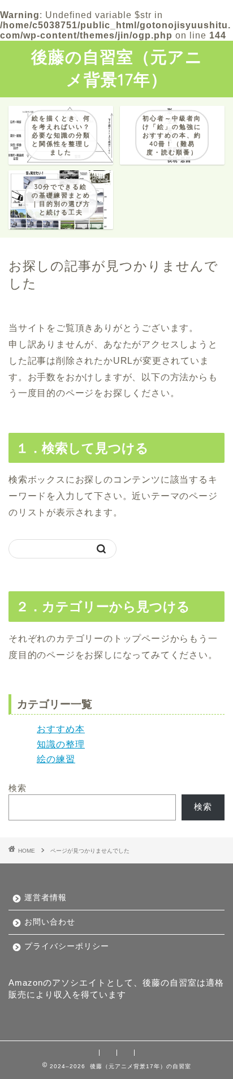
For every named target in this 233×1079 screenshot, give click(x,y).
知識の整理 (61, 744)
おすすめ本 (61, 729)
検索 (17, 788)
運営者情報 (45, 897)
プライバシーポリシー (66, 946)
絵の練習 (56, 759)
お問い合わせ (49, 922)
